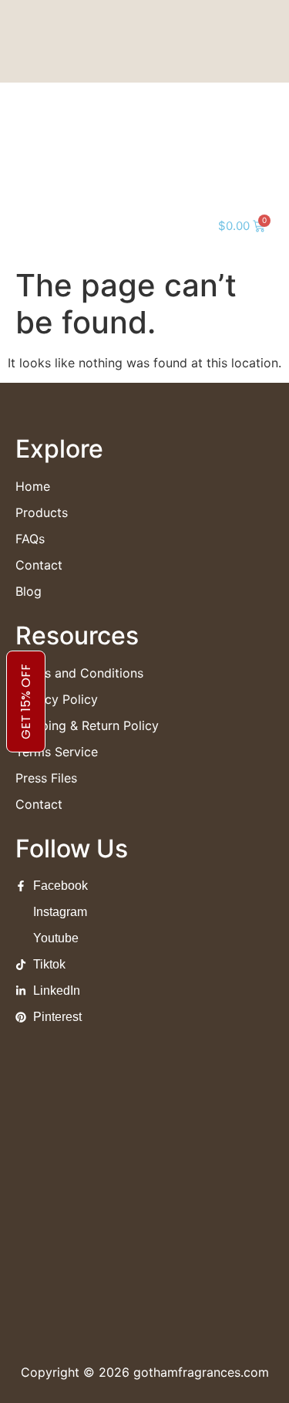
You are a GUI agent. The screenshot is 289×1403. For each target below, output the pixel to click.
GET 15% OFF (26, 701)
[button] (34, 226)
